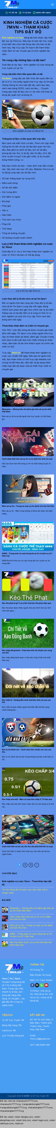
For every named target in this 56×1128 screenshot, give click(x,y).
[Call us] (42, 985)
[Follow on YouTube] (46, 985)
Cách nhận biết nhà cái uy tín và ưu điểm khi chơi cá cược (27, 459)
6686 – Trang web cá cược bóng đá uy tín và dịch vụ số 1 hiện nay (27, 554)
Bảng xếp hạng (43, 13)
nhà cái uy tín (41, 994)
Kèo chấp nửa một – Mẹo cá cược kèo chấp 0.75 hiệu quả (27, 799)
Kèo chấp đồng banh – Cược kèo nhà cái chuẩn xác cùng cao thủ (27, 651)
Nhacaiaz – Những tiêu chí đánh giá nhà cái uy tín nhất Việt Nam (26, 410)
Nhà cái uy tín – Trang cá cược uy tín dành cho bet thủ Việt (28, 506)
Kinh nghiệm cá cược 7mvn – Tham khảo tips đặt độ (27, 883)
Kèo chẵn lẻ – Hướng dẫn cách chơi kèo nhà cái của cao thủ (26, 701)
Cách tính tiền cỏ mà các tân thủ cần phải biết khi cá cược (27, 846)
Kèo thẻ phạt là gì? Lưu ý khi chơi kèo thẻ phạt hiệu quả (26, 603)
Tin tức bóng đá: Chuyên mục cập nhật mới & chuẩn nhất (24, 891)
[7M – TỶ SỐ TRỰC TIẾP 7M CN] (21, 4)
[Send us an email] (37, 985)
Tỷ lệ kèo (26, 13)
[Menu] (52, 4)
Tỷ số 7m (13, 13)
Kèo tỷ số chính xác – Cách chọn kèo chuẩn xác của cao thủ (26, 751)
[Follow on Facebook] (32, 985)
